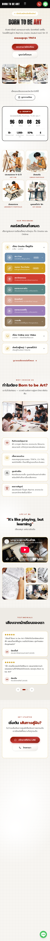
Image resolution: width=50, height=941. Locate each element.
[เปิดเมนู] (25, 4)
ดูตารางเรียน (26, 97)
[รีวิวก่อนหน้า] (18, 689)
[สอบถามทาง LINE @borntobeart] (43, 934)
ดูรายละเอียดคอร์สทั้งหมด (23, 360)
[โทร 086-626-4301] (39, 4)
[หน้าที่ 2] (27, 689)
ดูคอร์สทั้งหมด (25, 54)
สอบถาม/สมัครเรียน (25, 47)
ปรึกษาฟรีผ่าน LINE (27, 739)
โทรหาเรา (27, 747)
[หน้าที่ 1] (24, 689)
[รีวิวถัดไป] (32, 689)
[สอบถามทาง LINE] (45, 4)
